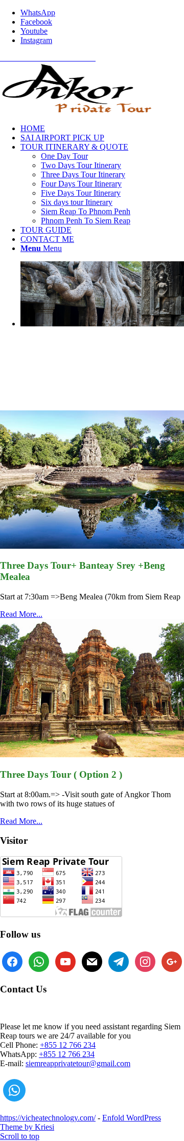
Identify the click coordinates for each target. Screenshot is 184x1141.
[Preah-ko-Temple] (92, 754)
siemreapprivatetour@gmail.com (78, 1063)
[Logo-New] (76, 111)
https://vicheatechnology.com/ (48, 1117)
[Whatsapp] (14, 1090)
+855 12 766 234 (68, 1045)
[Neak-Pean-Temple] (92, 546)
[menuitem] (102, 128)
